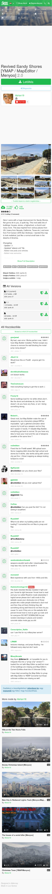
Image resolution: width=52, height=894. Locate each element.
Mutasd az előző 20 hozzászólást (26, 331)
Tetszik (21, 208)
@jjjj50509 (15, 495)
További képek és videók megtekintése (26, 201)
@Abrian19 (23, 659)
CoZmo (14, 504)
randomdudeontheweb (20, 560)
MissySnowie (16, 656)
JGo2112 (14, 357)
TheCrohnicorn (17, 383)
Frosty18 (14, 396)
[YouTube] (16, 98)
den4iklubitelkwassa (19, 371)
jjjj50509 (14, 480)
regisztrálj (7, 690)
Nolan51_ (15, 415)
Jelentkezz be (33, 688)
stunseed (15, 574)
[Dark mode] (45, 3)
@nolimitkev (16, 470)
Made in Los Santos (9, 885)
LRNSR (14, 641)
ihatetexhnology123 (19, 587)
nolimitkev (15, 445)
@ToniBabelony (17, 539)
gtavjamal (15, 337)
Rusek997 (15, 518)
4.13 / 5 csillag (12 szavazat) (10, 214)
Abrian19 (19, 95)
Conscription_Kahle (19, 629)
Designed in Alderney (9, 883)
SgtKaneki (15, 467)
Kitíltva (31, 587)
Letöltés (27, 81)
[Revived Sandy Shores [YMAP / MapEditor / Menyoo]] (26, 159)
